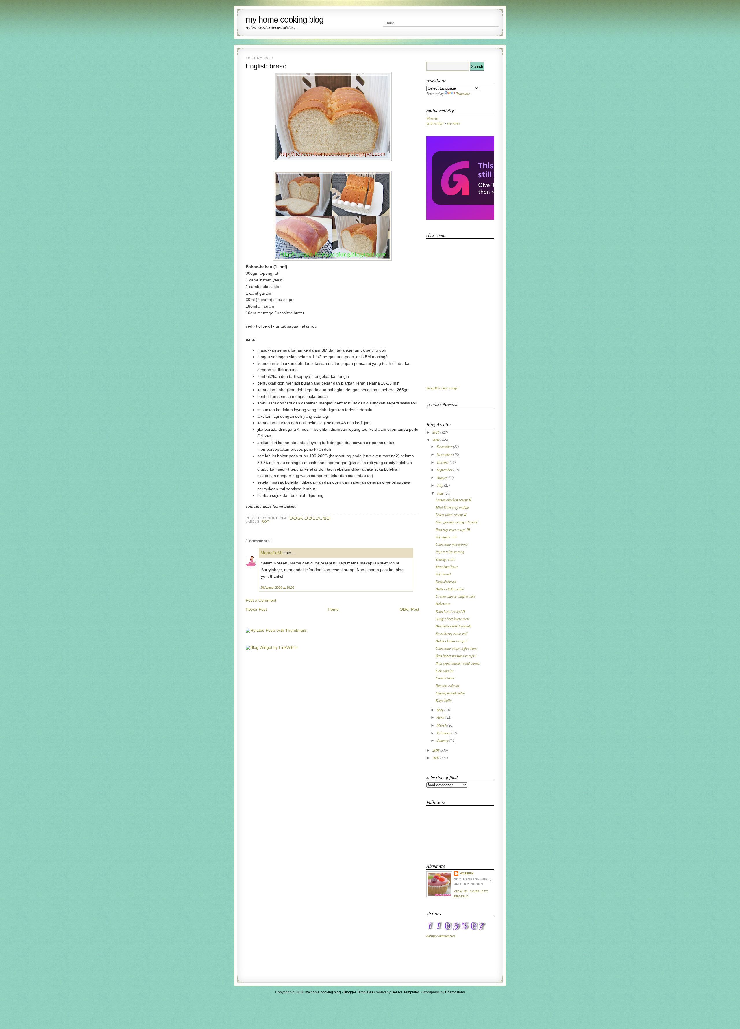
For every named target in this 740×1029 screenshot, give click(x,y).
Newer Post (256, 609)
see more (453, 122)
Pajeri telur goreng (450, 551)
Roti (266, 521)
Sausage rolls (445, 559)
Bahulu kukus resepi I (451, 640)
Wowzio (432, 118)
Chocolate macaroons (452, 544)
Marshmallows (447, 566)
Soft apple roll (446, 536)
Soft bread (443, 573)
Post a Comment (261, 600)
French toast (445, 677)
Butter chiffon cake (450, 588)
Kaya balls (444, 700)
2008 (436, 750)
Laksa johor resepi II (451, 514)
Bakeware (443, 603)
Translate (463, 93)
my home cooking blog (284, 19)
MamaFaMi (271, 552)
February (444, 732)
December (445, 446)
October (443, 462)
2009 (436, 439)
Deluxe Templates (405, 992)
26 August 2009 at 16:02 (277, 587)
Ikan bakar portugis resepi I (456, 655)
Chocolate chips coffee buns (456, 648)
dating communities (440, 935)
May (440, 709)
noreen (467, 873)
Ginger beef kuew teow (453, 618)
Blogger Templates (358, 992)
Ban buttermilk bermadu (453, 625)
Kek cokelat (445, 670)
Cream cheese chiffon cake (456, 596)
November (445, 454)
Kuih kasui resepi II (450, 611)
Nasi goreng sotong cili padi (456, 521)
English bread (266, 66)
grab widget (435, 122)
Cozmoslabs (455, 992)
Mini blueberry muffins (452, 507)
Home (390, 22)
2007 (436, 757)
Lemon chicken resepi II (453, 499)
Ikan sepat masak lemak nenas (458, 663)
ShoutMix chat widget (442, 387)
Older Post (409, 609)
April (441, 717)
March (442, 724)
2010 (436, 432)
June (441, 493)
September (445, 469)
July (440, 485)
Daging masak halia (450, 692)
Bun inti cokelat (447, 685)
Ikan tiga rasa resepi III (453, 529)
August (442, 477)
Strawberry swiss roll (452, 633)
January (443, 740)
